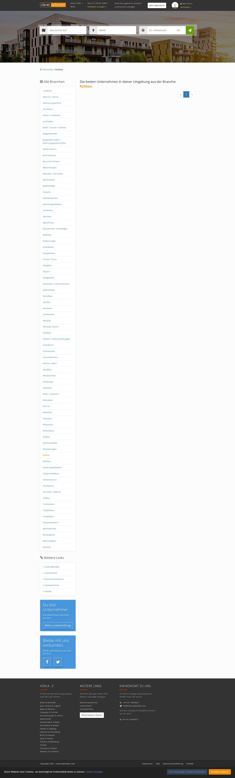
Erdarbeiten (48, 247)
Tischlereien (49, 504)
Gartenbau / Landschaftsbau (56, 284)
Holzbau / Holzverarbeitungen (56, 339)
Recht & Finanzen (47, 735)
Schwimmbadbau (51, 473)
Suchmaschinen (51, 585)
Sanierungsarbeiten (52, 467)
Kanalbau (47, 369)
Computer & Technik (49, 712)
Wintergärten (49, 534)
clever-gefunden (51, 567)
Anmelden (185, 7)
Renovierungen (50, 449)
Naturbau (47, 418)
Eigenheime (48, 222)
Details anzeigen (94, 772)
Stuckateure (48, 485)
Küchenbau (48, 381)
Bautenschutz (49, 149)
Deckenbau (48, 210)
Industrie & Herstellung (50, 732)
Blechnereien (49, 179)
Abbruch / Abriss (50, 97)
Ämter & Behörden (48, 702)
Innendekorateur (50, 357)
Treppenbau (48, 510)
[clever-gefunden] (53, 4)
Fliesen (46, 271)
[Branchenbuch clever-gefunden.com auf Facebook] (47, 662)
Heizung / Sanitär (51, 326)
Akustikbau (48, 109)
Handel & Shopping (48, 728)
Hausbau (47, 320)
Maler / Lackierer (51, 394)
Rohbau (46, 455)
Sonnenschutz (49, 479)
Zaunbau (47, 547)
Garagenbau (48, 277)
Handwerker (48, 314)
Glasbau (46, 302)
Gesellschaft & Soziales (50, 722)
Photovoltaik (48, 430)
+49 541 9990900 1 (131, 702)
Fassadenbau (49, 253)
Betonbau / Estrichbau (53, 173)
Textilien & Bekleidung (49, 741)
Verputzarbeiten (50, 522)
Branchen (48, 69)
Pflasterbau (48, 424)
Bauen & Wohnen (47, 709)
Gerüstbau (47, 296)
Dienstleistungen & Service (51, 715)
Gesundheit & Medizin (49, 725)
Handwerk (47, 308)
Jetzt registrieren (157, 5)
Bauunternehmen (51, 161)
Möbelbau (47, 412)
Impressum (147, 763)
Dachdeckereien (50, 198)
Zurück (48, 90)
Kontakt (47, 591)
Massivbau (48, 400)
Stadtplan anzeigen (96, 6)
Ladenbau (47, 388)
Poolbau (46, 437)
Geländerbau (49, 290)
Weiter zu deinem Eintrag (58, 625)
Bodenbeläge (49, 186)
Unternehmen (50, 573)
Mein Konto (187, 3)
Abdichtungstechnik (52, 103)
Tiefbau (46, 498)
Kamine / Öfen (50, 363)
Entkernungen (49, 241)
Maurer (46, 406)
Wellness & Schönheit (49, 751)
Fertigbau (47, 265)
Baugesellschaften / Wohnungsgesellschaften (54, 141)
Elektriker (47, 235)
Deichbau (47, 216)
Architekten (48, 121)
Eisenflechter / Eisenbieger (55, 228)
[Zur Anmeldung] (175, 5)
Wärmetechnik (49, 528)
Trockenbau (48, 516)
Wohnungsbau (49, 541)
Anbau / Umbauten (51, 115)
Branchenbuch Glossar (91, 715)
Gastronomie (45, 719)
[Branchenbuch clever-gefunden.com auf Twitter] (58, 662)
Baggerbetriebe (50, 133)
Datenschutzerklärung (173, 763)
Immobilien (48, 345)
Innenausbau (49, 351)
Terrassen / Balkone (52, 492)
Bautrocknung (49, 155)
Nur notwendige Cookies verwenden (187, 772)
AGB (158, 763)
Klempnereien (49, 375)
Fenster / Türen (50, 259)
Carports (47, 192)
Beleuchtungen (50, 167)
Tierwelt (43, 745)
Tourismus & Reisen (48, 748)
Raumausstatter (50, 443)
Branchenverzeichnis (54, 579)
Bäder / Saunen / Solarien (54, 127)
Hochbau (47, 332)
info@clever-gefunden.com (134, 706)
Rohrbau (47, 461)
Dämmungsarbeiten (52, 204)
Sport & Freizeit (46, 738)
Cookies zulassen (220, 772)
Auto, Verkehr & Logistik (50, 706)
